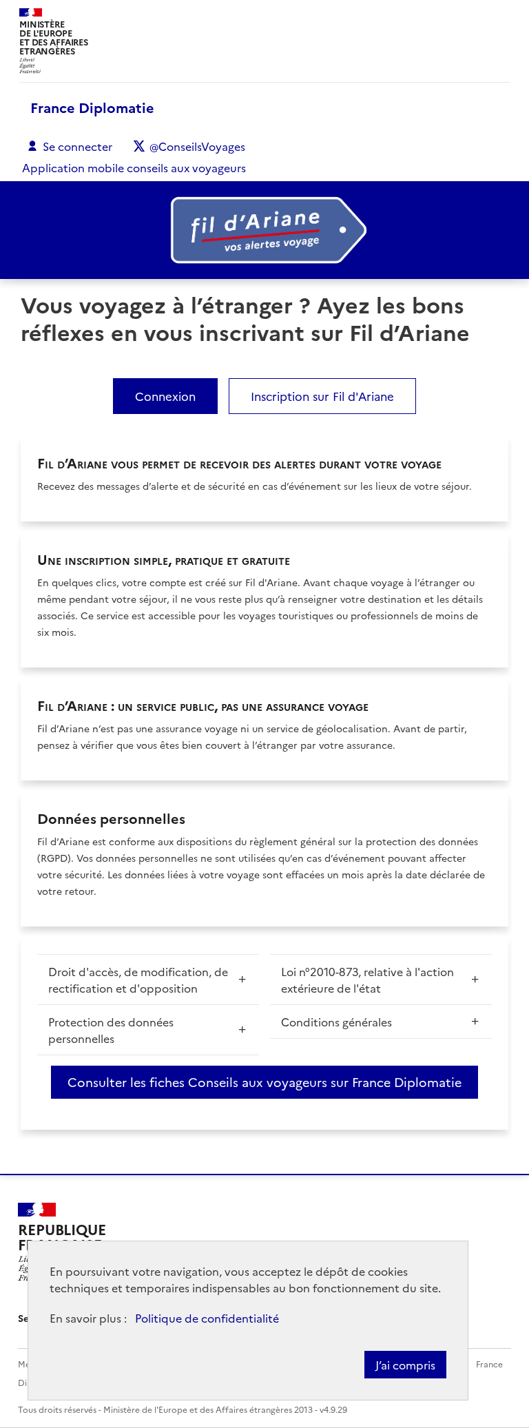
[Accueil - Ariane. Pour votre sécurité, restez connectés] (264, 230)
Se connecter (77, 146)
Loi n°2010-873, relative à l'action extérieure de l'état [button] (367, 979)
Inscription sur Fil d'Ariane (322, 396)
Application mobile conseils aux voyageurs (134, 167)
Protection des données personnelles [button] (111, 1030)
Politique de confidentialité (207, 1317)
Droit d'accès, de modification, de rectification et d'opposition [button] (138, 979)
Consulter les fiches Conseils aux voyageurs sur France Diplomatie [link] (264, 1081)
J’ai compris (405, 1364)
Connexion (165, 396)
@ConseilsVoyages (197, 146)
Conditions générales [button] (336, 1021)
